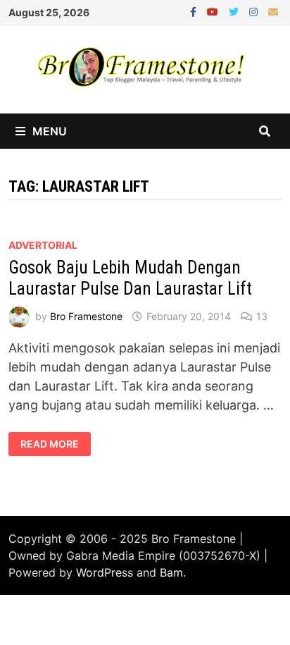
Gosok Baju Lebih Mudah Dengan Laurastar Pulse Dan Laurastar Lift (130, 278)
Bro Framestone (86, 316)
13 (261, 316)
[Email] (273, 11)
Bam (171, 572)
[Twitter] (235, 11)
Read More (49, 444)
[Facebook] (195, 11)
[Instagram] (255, 11)
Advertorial (42, 245)
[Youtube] (214, 11)
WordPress (104, 572)
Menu (49, 131)
